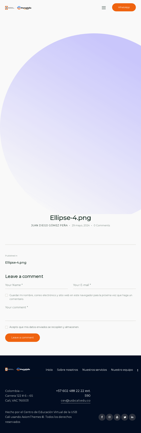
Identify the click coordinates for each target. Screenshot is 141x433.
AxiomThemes (31, 417)
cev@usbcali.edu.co (75, 400)
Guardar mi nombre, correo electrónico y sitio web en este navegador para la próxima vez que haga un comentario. (70, 297)
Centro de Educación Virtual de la (47, 412)
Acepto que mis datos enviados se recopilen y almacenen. (44, 327)
